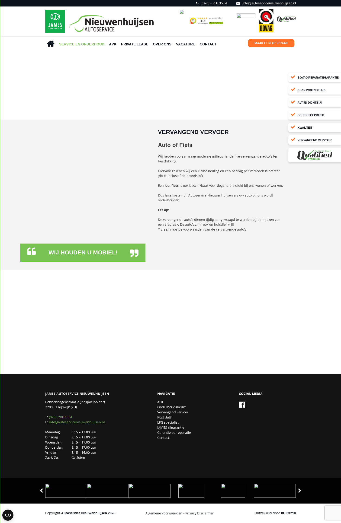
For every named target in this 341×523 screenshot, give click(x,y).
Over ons (162, 44)
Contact (208, 44)
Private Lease (134, 44)
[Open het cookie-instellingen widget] (7, 515)
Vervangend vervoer (172, 412)
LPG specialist (168, 422)
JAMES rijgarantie (170, 427)
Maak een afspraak (271, 43)
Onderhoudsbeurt (171, 407)
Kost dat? (164, 417)
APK (112, 44)
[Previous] (41, 490)
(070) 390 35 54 (60, 417)
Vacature (185, 44)
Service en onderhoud (81, 44)
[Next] (300, 490)
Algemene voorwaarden (163, 513)
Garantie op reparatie (174, 432)
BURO (288, 513)
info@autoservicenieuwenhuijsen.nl (77, 422)
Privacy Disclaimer (199, 513)
